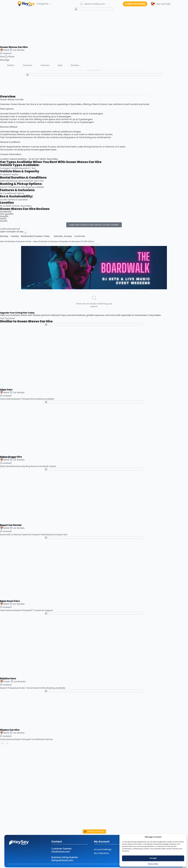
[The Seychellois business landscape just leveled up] (23, 773)
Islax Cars (6, 389)
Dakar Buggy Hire (11, 457)
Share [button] (11, 56)
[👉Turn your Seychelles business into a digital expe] (118, 760)
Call (2, 228)
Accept (153, 858)
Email (17, 228)
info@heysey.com (60, 851)
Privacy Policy (153, 864)
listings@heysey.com (62, 860)
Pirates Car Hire (9, 730)
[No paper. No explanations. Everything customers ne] (165, 753)
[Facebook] (11, 849)
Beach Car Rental (10, 525)
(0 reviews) (6, 53)
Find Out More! (7, 318)
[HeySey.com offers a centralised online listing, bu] (165, 806)
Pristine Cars (8, 678)
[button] (2, 56)
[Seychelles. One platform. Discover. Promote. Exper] (118, 803)
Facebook (9, 228)
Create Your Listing (135, 3)
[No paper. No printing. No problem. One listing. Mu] (23, 804)
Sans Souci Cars (10, 601)
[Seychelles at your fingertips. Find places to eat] (70, 755)
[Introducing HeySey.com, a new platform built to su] (23, 820)
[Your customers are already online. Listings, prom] (70, 806)
